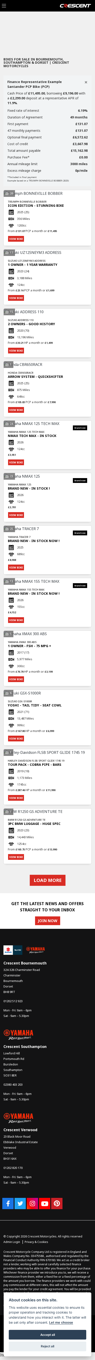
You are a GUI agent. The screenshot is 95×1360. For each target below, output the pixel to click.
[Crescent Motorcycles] (75, 5)
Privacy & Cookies (36, 1242)
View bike (16, 239)
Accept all (47, 1335)
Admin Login (11, 1242)
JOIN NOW (47, 920)
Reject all (47, 1346)
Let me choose (61, 1322)
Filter (80, 24)
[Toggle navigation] (4, 5)
